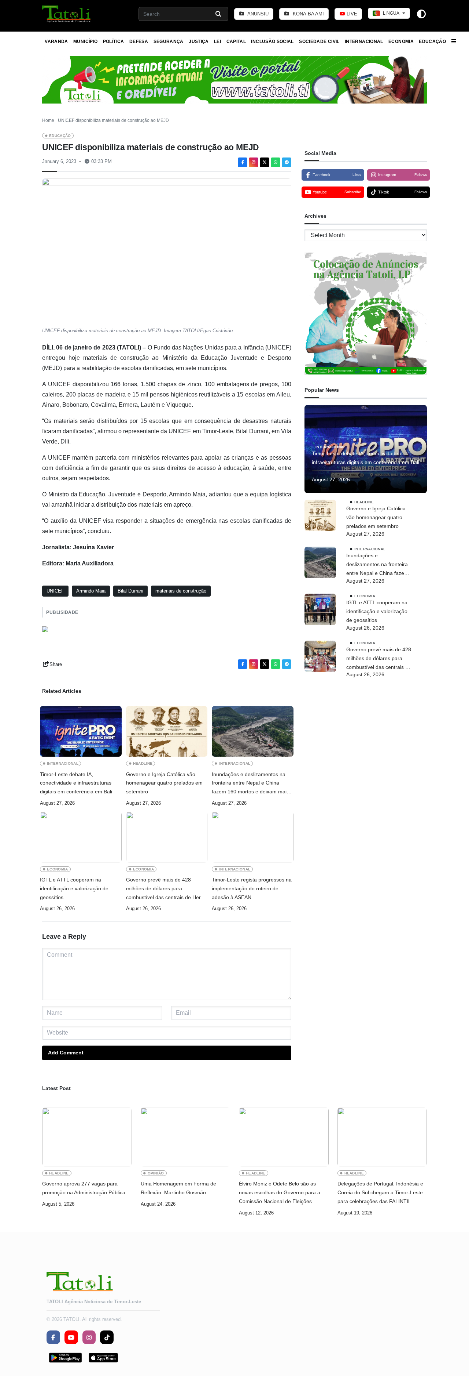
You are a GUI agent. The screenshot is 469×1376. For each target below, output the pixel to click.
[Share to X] (264, 162)
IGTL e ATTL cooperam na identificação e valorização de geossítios (74, 888)
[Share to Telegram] (286, 162)
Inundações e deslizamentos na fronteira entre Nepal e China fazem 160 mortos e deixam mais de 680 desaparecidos (250, 783)
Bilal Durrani (130, 591)
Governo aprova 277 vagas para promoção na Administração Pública (83, 1188)
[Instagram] (253, 162)
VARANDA (56, 41)
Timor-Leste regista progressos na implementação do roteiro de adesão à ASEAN (252, 888)
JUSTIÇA (199, 41)
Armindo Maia (91, 591)
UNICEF (55, 591)
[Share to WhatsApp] (275, 162)
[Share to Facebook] (242, 162)
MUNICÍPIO (85, 41)
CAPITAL (236, 41)
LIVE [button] (351, 14)
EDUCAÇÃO (432, 41)
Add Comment (66, 1052)
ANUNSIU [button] (257, 14)
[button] (67, 14)
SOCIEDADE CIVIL (319, 41)
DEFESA (138, 41)
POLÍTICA (113, 41)
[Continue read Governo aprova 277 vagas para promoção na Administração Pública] (87, 1137)
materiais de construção (180, 591)
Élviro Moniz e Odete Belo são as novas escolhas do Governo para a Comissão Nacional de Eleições (279, 1192)
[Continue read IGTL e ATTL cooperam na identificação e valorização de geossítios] (81, 837)
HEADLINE (143, 763)
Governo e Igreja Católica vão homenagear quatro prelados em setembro (164, 783)
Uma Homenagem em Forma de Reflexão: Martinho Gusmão (178, 1188)
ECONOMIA (401, 41)
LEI (217, 41)
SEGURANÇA (169, 41)
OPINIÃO (156, 1173)
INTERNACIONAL (364, 41)
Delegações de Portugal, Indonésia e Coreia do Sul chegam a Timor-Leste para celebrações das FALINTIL (380, 1192)
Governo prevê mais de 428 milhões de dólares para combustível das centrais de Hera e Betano (165, 889)
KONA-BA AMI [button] (307, 14)
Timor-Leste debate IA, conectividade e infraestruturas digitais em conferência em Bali (76, 783)
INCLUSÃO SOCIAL (272, 41)
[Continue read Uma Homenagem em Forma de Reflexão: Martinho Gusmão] (185, 1137)
